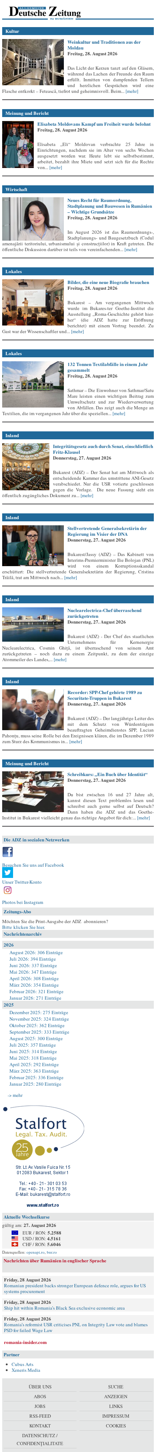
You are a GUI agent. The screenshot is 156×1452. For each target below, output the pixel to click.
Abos (40, 1396)
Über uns (40, 1386)
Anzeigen (115, 1396)
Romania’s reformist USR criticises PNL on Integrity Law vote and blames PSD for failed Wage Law (76, 1327)
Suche (115, 1386)
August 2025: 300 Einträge (36, 1038)
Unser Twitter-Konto (22, 882)
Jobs (39, 1406)
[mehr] (131, 91)
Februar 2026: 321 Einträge (36, 991)
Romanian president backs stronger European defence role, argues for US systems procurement (75, 1288)
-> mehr (15, 1095)
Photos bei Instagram (22, 902)
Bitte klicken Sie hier (23, 927)
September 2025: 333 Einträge (39, 1032)
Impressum (116, 1416)
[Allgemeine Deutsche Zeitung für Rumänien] (52, 12)
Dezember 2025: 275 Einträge (38, 1012)
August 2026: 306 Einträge (36, 952)
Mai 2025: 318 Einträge (33, 1058)
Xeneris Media (26, 1370)
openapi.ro (35, 1252)
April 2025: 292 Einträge (34, 1064)
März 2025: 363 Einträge (34, 1071)
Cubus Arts (22, 1364)
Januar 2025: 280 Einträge (35, 1084)
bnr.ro (52, 1252)
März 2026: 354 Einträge (34, 985)
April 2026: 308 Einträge (34, 978)
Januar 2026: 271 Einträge (35, 998)
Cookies (116, 1425)
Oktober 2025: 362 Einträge (37, 1025)
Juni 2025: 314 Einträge (33, 1051)
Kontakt (40, 1425)
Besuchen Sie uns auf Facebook (33, 865)
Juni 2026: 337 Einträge (33, 965)
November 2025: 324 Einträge (39, 1019)
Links (116, 1406)
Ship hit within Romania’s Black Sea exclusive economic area (64, 1308)
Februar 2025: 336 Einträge (36, 1077)
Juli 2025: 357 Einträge (32, 1045)
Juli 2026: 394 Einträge (32, 959)
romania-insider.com (25, 1342)
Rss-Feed (40, 1416)
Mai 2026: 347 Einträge (33, 972)
